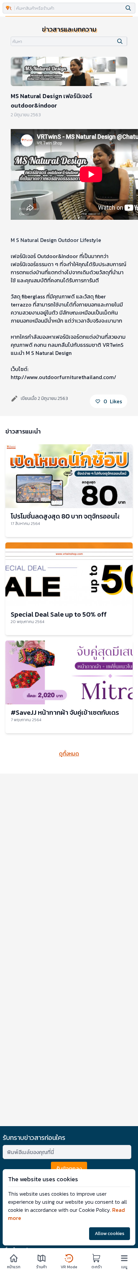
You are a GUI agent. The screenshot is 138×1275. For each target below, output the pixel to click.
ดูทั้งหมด (69, 753)
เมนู (124, 1267)
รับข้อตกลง (69, 1168)
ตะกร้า (96, 1267)
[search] (128, 8)
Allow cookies (109, 1233)
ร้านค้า (41, 1267)
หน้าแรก (13, 1267)
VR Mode (69, 1267)
